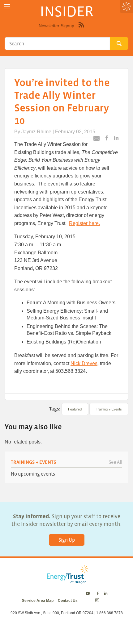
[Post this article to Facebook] (106, 138)
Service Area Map (38, 600)
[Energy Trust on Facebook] (98, 594)
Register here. (84, 223)
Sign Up (66, 540)
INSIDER (66, 11)
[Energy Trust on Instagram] (98, 600)
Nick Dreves (84, 363)
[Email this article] (96, 139)
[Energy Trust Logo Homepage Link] (66, 581)
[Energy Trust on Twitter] (89, 594)
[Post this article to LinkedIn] (116, 138)
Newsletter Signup (56, 25)
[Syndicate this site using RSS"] (81, 29)
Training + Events (109, 408)
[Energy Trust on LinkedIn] (106, 594)
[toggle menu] (7, 7)
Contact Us (68, 600)
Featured (75, 408)
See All (115, 462)
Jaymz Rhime (36, 131)
